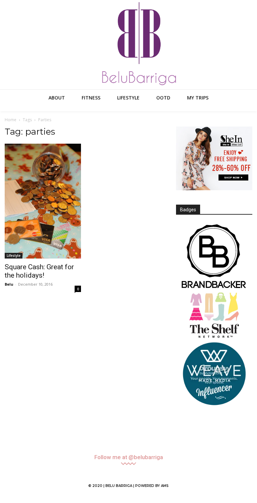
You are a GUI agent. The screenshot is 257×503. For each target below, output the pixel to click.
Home (10, 120)
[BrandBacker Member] (214, 256)
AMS (165, 486)
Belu (9, 284)
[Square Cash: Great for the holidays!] (43, 201)
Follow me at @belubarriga (128, 457)
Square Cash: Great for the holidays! (39, 271)
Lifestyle (13, 255)
